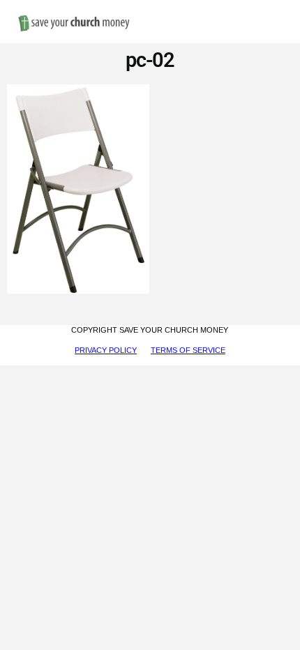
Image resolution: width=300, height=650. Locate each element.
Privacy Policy (106, 350)
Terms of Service (188, 350)
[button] (276, 8)
